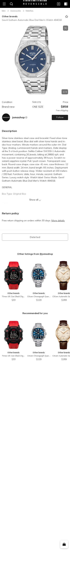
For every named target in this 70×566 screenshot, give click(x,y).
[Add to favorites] (66, 16)
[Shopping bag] (64, 544)
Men (4, 11)
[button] (35, 60)
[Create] (58, 4)
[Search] (11, 4)
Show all (33, 199)
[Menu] (4, 4)
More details (58, 220)
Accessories (15, 11)
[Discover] (65, 4)
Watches (29, 11)
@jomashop (46, 253)
